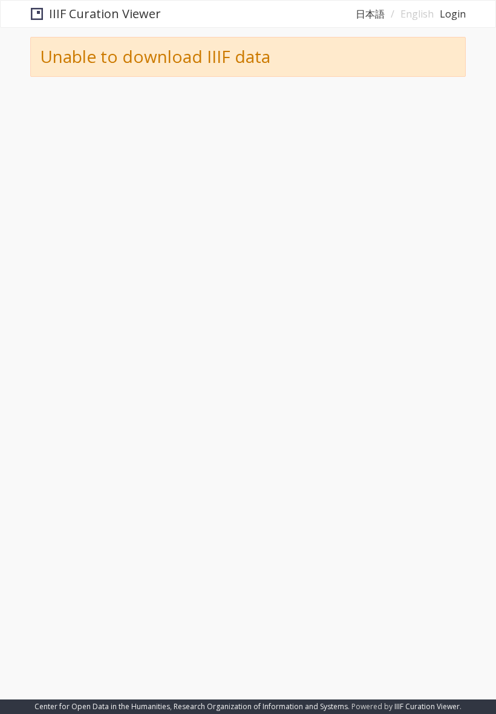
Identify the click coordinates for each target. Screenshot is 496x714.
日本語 (370, 14)
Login (453, 14)
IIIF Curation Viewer (105, 13)
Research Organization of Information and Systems (261, 706)
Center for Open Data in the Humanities (102, 706)
